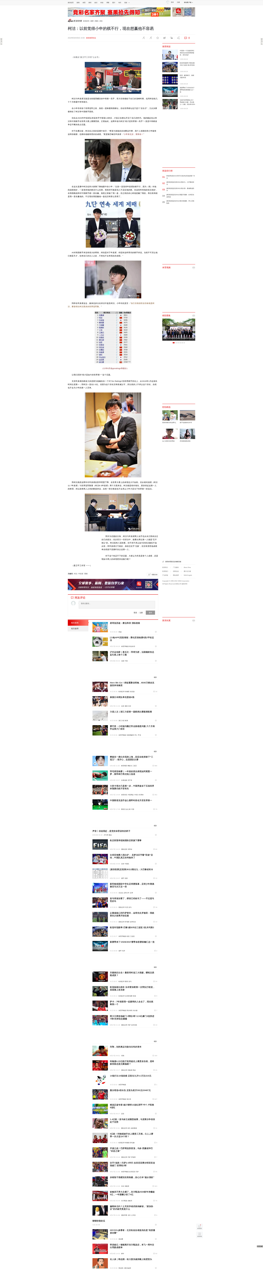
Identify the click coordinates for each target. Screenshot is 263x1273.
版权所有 (184, 584)
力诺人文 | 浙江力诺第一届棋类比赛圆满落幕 (131, 712)
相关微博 (74, 629)
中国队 (127, 864)
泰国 (126, 706)
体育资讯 (124, 795)
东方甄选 (124, 1201)
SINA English (188, 575)
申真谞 (80, 574)
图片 (113, 2)
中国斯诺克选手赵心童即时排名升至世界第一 (131, 800)
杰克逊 (132, 691)
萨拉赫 (132, 1142)
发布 (150, 612)
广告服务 (176, 567)
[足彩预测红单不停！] (119, 12)
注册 (178, 2)
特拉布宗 (132, 646)
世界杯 (141, 795)
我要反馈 (154, 574)
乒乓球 (106, 835)
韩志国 (121, 1268)
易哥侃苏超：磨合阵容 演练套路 (125, 623)
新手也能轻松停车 (186, 422)
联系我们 (165, 571)
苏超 (120, 632)
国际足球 (122, 907)
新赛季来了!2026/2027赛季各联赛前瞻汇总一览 (132, 942)
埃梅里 (127, 691)
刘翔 (122, 1055)
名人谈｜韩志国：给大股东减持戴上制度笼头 (131, 1259)
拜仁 (135, 735)
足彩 (122, 1113)
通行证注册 (187, 571)
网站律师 (176, 575)
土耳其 (133, 1215)
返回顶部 (199, 1242)
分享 (178, 38)
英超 (134, 1070)
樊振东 (129, 766)
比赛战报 (124, 780)
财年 (122, 1253)
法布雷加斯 (129, 996)
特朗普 (127, 1186)
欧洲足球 (122, 691)
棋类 (126, 720)
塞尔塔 (129, 1099)
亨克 (139, 735)
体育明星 (124, 766)
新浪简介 (165, 567)
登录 (135, 612)
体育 (84, 2)
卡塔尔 (136, 795)
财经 (90, 2)
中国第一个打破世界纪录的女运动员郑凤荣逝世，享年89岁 (187, 53)
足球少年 (127, 893)
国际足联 (124, 849)
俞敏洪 (130, 1201)
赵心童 (128, 809)
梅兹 (110, 835)
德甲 (122, 878)
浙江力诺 (122, 720)
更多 (125, 2)
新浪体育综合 (91, 38)
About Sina (187, 567)
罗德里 (127, 922)
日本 (129, 706)
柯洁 (75, 574)
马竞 (126, 907)
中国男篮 (131, 795)
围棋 (96, 21)
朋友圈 (121, 1239)
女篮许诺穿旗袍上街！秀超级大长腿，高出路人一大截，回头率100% (187, 102)
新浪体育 (86, 21)
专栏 (119, 2)
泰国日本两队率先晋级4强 (122, 697)
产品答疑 (165, 575)
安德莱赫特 (130, 735)
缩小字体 (143, 38)
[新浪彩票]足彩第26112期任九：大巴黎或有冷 (131, 869)
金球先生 (133, 922)
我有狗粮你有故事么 (169, 422)
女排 (122, 706)
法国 (122, 661)
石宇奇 (130, 780)
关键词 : (71, 574)
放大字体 (150, 38)
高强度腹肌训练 (185, 441)
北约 (129, 1215)
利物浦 (130, 1070)
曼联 (126, 981)
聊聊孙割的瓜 (98, 1221)
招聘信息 (176, 571)
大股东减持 (127, 1268)
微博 (164, 38)
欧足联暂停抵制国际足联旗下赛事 (126, 840)
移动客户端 (187, 2)
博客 (107, 2)
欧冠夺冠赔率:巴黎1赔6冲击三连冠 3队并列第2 (132, 927)
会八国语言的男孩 (168, 441)
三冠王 (134, 766)
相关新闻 (74, 623)
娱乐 (96, 2)
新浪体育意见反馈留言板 (173, 561)
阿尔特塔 (130, 1010)
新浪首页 (71, 2)
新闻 (78, 2)
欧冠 (128, 936)
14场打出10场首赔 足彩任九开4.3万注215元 (130, 1076)
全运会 (121, 893)
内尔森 (135, 1010)
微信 (171, 38)
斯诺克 (123, 809)
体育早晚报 (125, 646)
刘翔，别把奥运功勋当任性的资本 (126, 1047)
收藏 (157, 38)
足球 (131, 893)
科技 (101, 2)
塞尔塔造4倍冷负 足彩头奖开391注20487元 (130, 1090)
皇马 (130, 907)
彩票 (126, 878)
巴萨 (123, 951)
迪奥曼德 (134, 1128)
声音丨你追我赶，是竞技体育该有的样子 (111, 831)
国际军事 (124, 1215)
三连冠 (132, 936)
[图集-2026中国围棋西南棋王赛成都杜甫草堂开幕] (178, 329)
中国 (126, 661)
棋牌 (92, 21)
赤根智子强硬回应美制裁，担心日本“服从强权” (132, 1177)
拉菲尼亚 (134, 1025)
